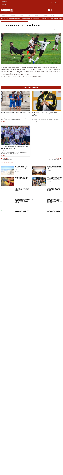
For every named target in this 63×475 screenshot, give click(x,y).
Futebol (24, 21)
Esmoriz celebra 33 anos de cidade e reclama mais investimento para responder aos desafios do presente (54, 178)
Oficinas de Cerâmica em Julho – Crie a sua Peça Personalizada (54, 211)
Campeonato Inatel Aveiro (9, 21)
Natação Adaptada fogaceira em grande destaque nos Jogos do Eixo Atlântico (54, 189)
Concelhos (4, 15)
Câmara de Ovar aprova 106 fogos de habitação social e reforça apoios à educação (54, 167)
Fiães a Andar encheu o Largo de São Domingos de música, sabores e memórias (22, 189)
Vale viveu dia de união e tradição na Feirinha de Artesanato (22, 211)
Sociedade (37, 15)
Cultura (46, 15)
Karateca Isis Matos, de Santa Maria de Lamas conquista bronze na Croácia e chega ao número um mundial (46, 114)
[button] (49, 10)
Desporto (13, 15)
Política (22, 15)
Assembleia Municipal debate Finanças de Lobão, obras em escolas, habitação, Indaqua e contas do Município (54, 201)
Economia (30, 15)
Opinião (52, 15)
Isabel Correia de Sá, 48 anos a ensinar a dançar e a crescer (21, 178)
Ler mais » (3, 121)
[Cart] (51, 3)
